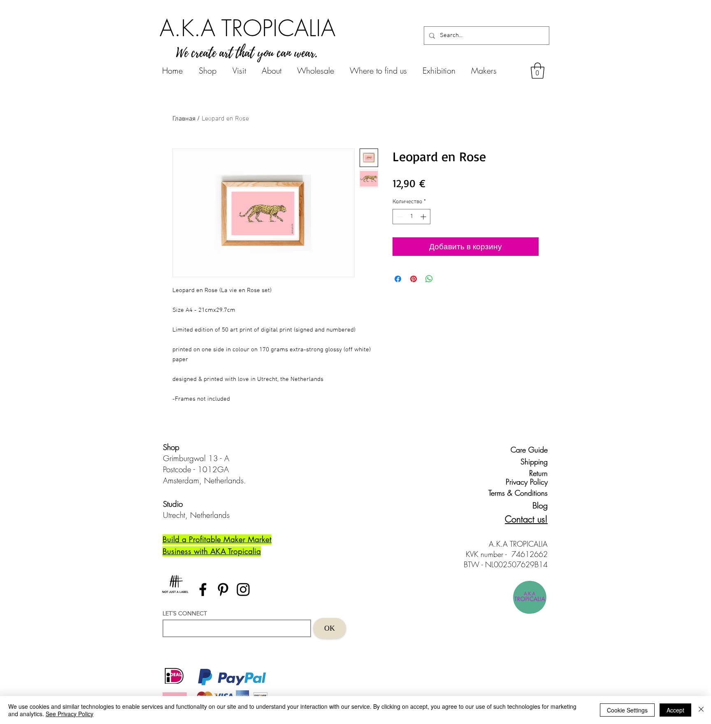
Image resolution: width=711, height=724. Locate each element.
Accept (675, 710)
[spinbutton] (411, 216)
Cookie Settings (627, 710)
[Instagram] (243, 589)
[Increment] (424, 216)
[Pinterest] (223, 589)
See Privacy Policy (69, 714)
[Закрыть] (701, 710)
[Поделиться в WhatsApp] (429, 279)
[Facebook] (202, 589)
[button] (537, 71)
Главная (183, 119)
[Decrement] (399, 216)
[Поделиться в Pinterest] (413, 279)
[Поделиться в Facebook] (398, 279)
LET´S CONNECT (185, 613)
